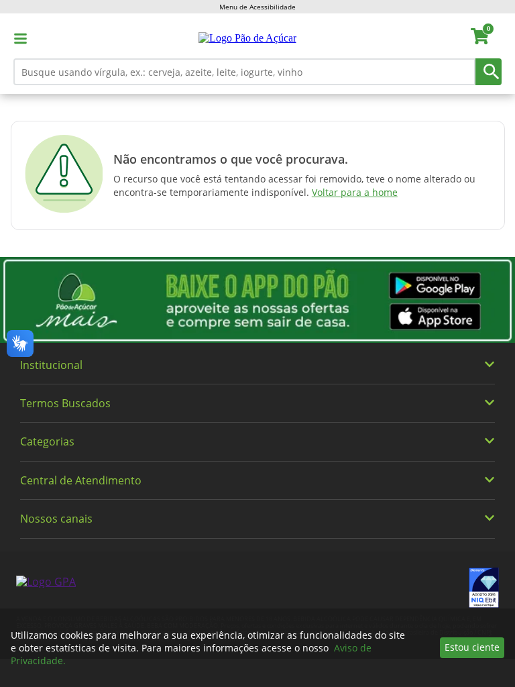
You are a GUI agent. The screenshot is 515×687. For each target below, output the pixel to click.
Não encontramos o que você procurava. (230, 159)
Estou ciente (472, 647)
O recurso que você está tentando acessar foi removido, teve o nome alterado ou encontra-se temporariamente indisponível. (294, 185)
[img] (257, 300)
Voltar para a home (355, 192)
